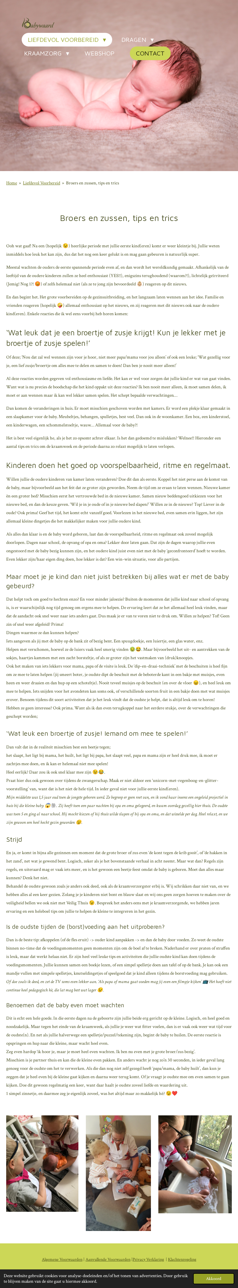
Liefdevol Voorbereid (41, 183)
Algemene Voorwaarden (62, 1259)
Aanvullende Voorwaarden (108, 1259)
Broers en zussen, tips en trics (92, 183)
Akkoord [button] (213, 1278)
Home (11, 183)
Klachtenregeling (182, 1259)
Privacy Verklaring (148, 1259)
